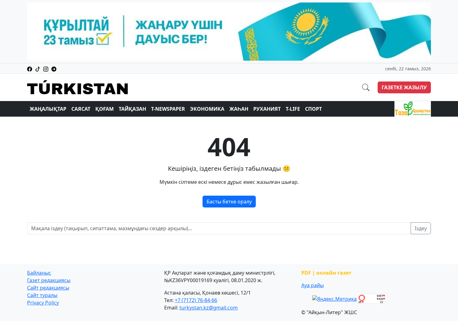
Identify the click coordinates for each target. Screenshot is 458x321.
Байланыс (39, 272)
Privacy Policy (43, 302)
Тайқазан (132, 108)
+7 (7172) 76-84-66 (196, 300)
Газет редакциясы (48, 280)
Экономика (207, 108)
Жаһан (238, 108)
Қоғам (104, 108)
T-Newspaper (168, 108)
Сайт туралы (42, 295)
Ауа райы (312, 285)
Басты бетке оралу (229, 201)
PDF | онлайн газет (326, 272)
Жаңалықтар (48, 108)
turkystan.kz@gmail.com (208, 307)
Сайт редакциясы (48, 287)
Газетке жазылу (404, 87)
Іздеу (421, 228)
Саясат (80, 108)
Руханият (267, 108)
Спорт (313, 108)
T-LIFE (293, 108)
